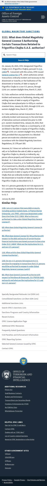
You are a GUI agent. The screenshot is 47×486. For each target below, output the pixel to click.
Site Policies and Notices (36, 480)
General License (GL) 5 (11, 75)
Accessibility (8, 482)
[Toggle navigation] (43, 17)
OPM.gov (8, 461)
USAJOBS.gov (9, 457)
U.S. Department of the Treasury (19, 7)
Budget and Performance (13, 397)
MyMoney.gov (9, 464)
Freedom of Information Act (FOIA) (17, 404)
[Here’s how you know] (23, 3)
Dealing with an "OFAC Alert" (14, 432)
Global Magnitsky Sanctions (21, 31)
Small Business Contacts (13, 393)
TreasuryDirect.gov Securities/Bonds (17, 400)
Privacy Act (8, 390)
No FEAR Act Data (11, 407)
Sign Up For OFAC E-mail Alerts (15, 425)
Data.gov (8, 468)
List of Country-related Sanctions (16, 436)
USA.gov (8, 454)
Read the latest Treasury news (18, 9)
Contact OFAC (10, 429)
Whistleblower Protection (14, 411)
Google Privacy (19, 480)
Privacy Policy (7, 480)
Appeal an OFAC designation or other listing (19, 439)
